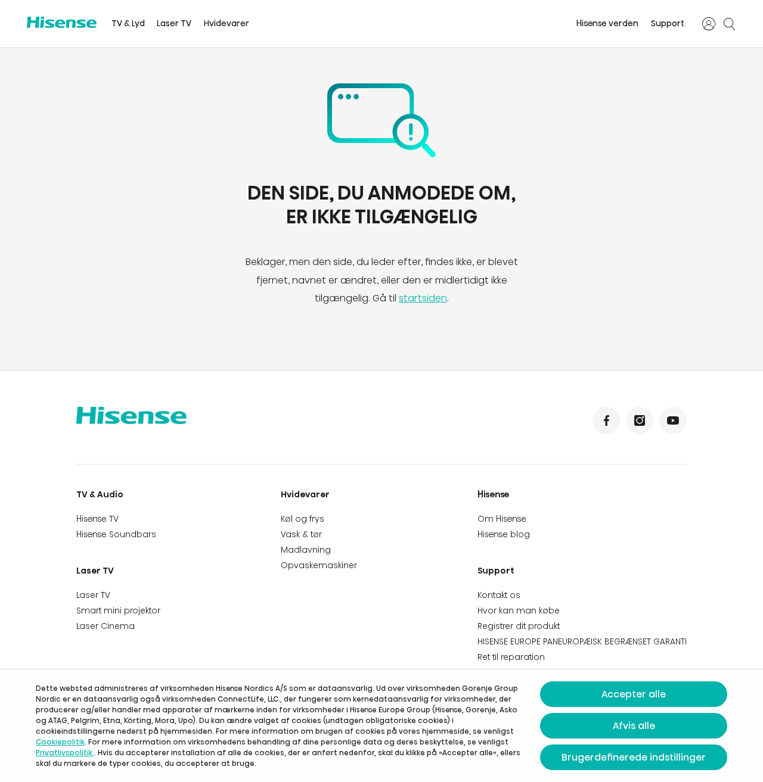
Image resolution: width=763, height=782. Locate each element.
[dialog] (381, 725)
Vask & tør (301, 534)
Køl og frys (302, 519)
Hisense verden (607, 23)
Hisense (493, 494)
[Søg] (729, 24)
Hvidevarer (226, 23)
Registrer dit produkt (518, 626)
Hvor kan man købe (518, 610)
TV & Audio (99, 494)
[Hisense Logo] (62, 22)
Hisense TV (97, 519)
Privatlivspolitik (65, 752)
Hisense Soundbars (116, 534)
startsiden (423, 298)
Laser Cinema (105, 626)
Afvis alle (634, 726)
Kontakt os (498, 595)
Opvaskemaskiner (319, 565)
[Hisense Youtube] (673, 420)
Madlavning (306, 550)
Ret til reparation (511, 657)
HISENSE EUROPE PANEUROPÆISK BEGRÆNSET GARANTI (582, 641)
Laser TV (174, 23)
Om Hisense (501, 519)
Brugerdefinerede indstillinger (634, 757)
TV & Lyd (128, 23)
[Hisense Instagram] (639, 420)
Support (667, 23)
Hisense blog (503, 534)
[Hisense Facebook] (606, 420)
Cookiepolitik (60, 742)
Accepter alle (633, 694)
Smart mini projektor (118, 610)
